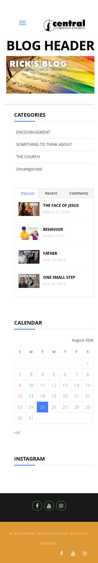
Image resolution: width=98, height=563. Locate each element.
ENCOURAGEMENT (33, 132)
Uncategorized (29, 168)
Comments (79, 193)
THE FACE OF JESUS (61, 205)
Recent (51, 193)
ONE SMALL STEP (59, 277)
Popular (27, 193)
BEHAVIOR (53, 229)
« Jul (17, 432)
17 (31, 396)
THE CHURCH (28, 156)
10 (31, 385)
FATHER (50, 253)
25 (42, 407)
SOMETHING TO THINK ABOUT (44, 144)
